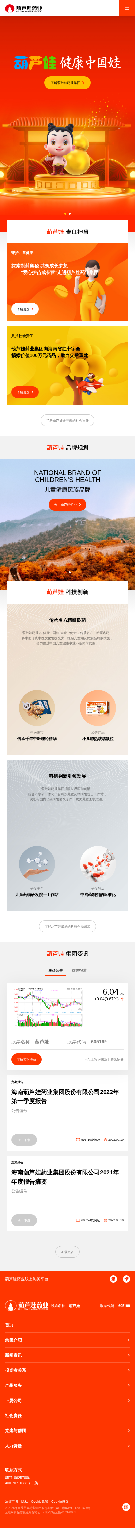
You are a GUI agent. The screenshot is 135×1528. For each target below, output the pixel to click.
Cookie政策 (39, 1501)
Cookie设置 (59, 1501)
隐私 (24, 1501)
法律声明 (11, 1501)
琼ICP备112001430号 (76, 1508)
